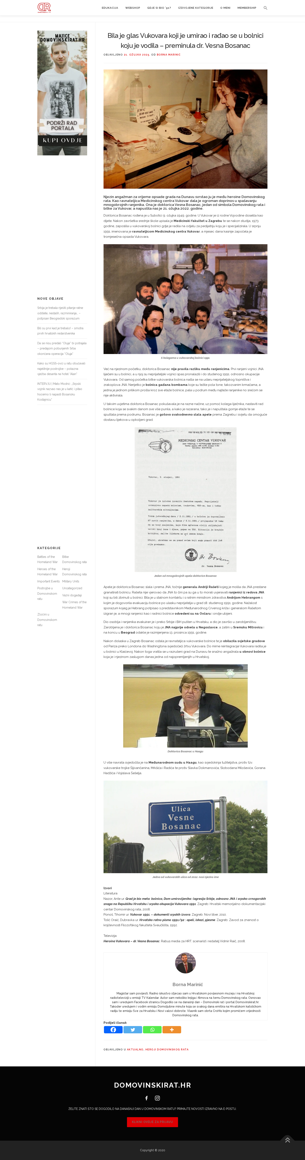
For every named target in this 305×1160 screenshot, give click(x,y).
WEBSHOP (132, 7)
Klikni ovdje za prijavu (152, 1122)
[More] (171, 1029)
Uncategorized (72, 588)
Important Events (48, 581)
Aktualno (135, 1049)
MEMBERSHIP (247, 7)
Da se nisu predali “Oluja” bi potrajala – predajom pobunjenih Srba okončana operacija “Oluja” (62, 348)
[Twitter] (132, 1029)
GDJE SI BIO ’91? (159, 7)
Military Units (70, 581)
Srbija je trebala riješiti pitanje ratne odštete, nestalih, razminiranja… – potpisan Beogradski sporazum (60, 313)
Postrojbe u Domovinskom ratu (47, 593)
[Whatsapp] (152, 1029)
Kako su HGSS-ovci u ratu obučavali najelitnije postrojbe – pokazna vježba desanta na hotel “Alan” (61, 369)
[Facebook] (113, 1029)
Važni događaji (72, 595)
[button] (264, 8)
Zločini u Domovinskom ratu (47, 620)
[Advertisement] (62, 226)
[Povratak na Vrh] (287, 1140)
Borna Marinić (169, 54)
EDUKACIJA (110, 7)
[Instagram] (156, 1097)
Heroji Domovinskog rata (167, 1049)
